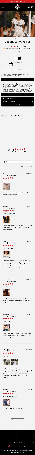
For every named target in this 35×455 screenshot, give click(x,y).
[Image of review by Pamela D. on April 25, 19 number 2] (14, 362)
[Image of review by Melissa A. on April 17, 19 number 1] (6, 402)
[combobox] (25, 166)
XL (24, 64)
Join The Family (17, 442)
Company (17, 439)
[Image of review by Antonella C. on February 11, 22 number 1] (6, 186)
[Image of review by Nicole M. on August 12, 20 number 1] (6, 219)
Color (17, 55)
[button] (17, 79)
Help (17, 435)
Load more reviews (17, 420)
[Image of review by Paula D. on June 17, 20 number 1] (6, 254)
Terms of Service (16, 450)
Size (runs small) (17, 62)
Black (19, 58)
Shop (17, 431)
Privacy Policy (7, 450)
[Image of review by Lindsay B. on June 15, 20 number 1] (6, 292)
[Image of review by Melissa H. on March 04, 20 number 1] (6, 327)
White (15, 58)
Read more (22, 268)
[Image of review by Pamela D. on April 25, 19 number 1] (6, 362)
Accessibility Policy (27, 450)
